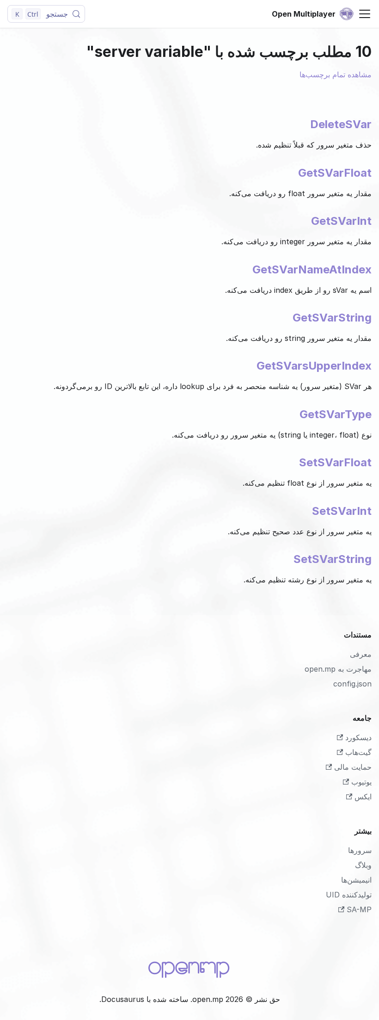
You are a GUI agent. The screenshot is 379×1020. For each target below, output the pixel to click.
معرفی (361, 654)
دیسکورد (358, 737)
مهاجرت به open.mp (338, 669)
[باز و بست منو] (365, 14)
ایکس (363, 796)
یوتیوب (361, 781)
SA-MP (359, 909)
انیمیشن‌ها (356, 879)
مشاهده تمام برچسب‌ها (336, 74)
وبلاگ (363, 865)
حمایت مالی (353, 767)
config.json (352, 683)
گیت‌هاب (358, 752)
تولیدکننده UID (349, 894)
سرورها (360, 850)
